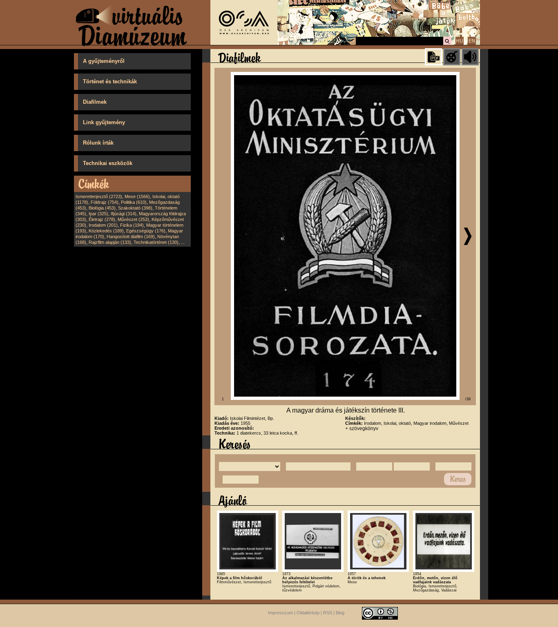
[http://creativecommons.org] (380, 612)
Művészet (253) (133, 219)
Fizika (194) (132, 225)
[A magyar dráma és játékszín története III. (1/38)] (345, 398)
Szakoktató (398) (135, 207)
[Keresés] (447, 44)
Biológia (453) (102, 207)
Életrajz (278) (102, 219)
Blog (340, 612)
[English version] (472, 44)
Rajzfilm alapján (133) (110, 242)
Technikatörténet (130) (156, 242)
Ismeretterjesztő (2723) (99, 196)
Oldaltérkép (308, 612)
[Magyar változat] (459, 44)
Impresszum (280, 612)
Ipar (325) (98, 213)
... (183, 242)
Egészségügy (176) (145, 230)
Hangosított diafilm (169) (131, 236)
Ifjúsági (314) (123, 213)
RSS (327, 612)
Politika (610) (134, 202)
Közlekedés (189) (106, 230)
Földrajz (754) (104, 202)
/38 (468, 399)
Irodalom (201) (103, 225)
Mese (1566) (137, 196)
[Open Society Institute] (243, 43)
